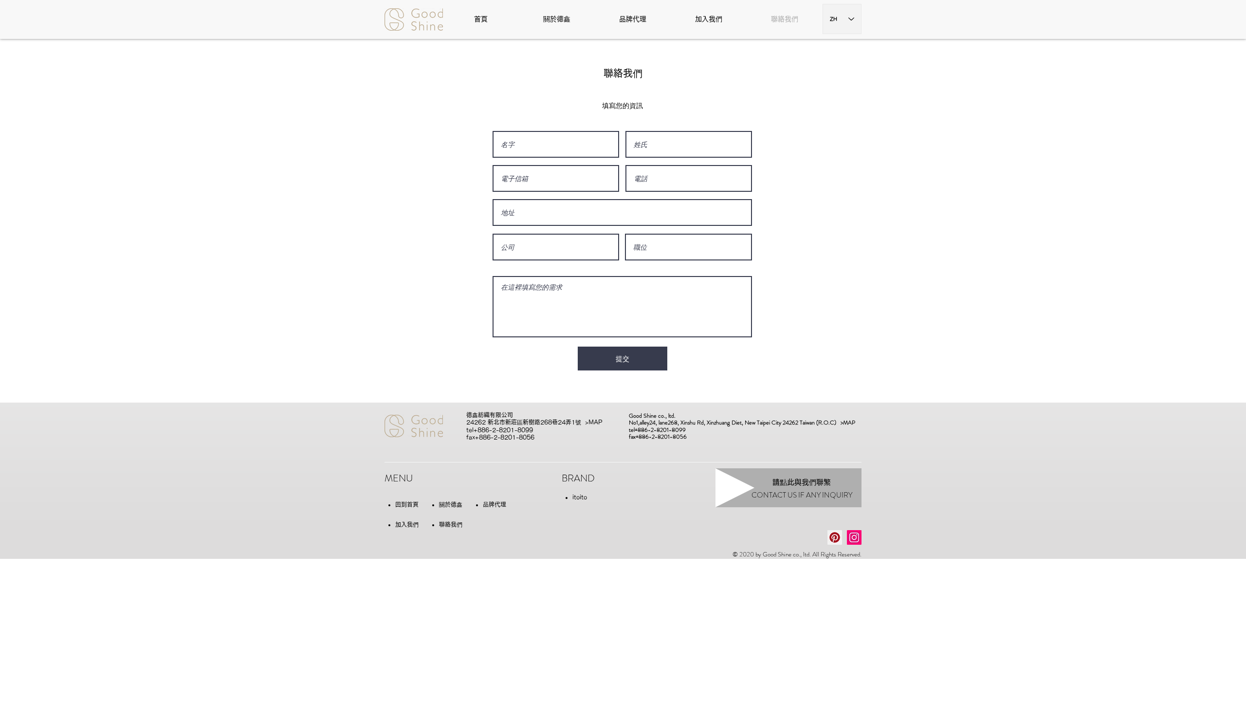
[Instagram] (854, 537)
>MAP (594, 422)
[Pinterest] (834, 537)
